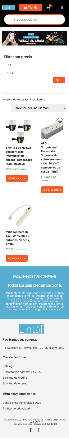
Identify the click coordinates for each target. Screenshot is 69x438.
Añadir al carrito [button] (16, 178)
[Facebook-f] (30, 429)
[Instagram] (38, 429)
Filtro (59, 80)
